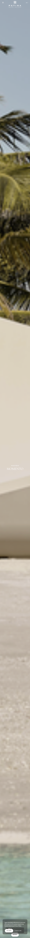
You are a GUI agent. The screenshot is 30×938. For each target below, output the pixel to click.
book (15, 934)
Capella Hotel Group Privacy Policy (12, 926)
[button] (2, 2)
